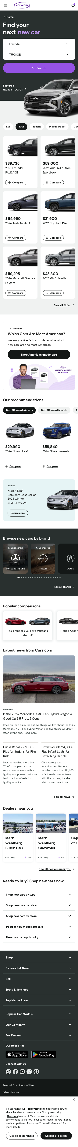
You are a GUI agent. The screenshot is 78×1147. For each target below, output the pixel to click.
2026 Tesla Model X (18, 223)
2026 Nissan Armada (55, 451)
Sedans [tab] (37, 126)
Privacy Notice (11, 1092)
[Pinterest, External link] (36, 1071)
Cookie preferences (21, 1135)
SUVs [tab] (21, 126)
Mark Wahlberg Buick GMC (14, 843)
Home (10, 17)
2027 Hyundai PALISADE (14, 170)
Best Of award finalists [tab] (54, 410)
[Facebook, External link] (15, 1071)
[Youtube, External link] (22, 1071)
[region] (39, 1121)
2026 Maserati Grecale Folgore (20, 280)
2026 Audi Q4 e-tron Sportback (57, 170)
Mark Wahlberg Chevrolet (46, 843)
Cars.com (12, 1116)
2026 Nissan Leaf (16, 451)
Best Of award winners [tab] (19, 410)
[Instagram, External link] (29, 1071)
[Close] (74, 1099)
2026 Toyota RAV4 (55, 223)
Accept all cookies (56, 1135)
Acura (70, 568)
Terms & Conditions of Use (18, 1085)
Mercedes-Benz (15, 568)
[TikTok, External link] (8, 1071)
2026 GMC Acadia (54, 278)
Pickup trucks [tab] (57, 126)
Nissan (43, 568)
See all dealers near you (55, 869)
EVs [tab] (8, 126)
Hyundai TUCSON (13, 89)
